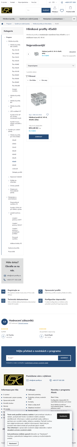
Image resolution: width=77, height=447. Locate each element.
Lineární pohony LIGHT (16, 219)
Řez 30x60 (15, 54)
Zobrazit (38, 137)
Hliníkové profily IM (15, 107)
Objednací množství (34, 408)
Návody (5, 406)
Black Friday (54, 397)
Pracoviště (11, 252)
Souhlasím (63, 416)
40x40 (14, 151)
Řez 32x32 (15, 57)
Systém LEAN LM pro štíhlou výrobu (16, 208)
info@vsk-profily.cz (35, 380)
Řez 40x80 (15, 64)
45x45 (14, 158)
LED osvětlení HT (15, 111)
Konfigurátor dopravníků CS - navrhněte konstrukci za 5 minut (61, 401)
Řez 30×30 (15, 50)
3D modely (6, 409)
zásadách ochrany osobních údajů (19, 430)
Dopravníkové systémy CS (14, 203)
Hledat (46, 10)
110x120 (15, 169)
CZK (53, 2)
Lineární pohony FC (15, 214)
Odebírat (64, 358)
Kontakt (12, 2)
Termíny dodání (33, 410)
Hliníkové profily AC (15, 96)
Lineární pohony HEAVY (17, 224)
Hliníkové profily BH (15, 101)
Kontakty (31, 402)
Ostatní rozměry (14, 90)
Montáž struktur (8, 403)
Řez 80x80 (15, 82)
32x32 (14, 147)
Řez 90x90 (15, 79)
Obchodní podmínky (34, 394)
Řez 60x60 (15, 75)
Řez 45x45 (15, 68)
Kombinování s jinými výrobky (12, 397)
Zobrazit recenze (23, 323)
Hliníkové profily (13, 41)
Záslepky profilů (17, 172)
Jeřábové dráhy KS (16, 243)
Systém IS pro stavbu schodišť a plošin (15, 123)
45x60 (14, 162)
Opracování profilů (9, 400)
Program (9, 37)
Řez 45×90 (15, 71)
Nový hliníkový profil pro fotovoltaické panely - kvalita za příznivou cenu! (60, 406)
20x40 (14, 140)
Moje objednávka (23, 2)
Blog (4, 415)
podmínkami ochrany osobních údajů (36, 363)
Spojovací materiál (16, 177)
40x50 (14, 154)
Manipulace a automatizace (12, 198)
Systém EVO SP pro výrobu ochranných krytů (15, 116)
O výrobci (4, 2)
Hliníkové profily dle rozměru (15, 45)
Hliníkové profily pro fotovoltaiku (15, 136)
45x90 (14, 165)
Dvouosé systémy (15, 238)
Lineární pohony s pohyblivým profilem (15, 231)
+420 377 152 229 (58, 380)
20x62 (14, 144)
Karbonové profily (13, 248)
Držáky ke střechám (13, 181)
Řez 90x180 (16, 86)
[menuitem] (9, 19)
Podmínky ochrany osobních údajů (37, 398)
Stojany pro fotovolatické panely (14, 191)
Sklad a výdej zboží (34, 405)
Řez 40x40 (15, 61)
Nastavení (13, 443)
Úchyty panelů (14, 186)
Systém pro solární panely (14, 130)
